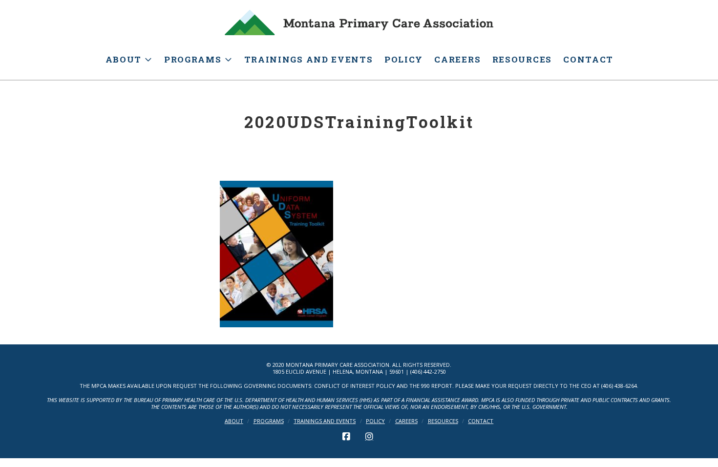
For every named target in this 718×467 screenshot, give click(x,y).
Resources (443, 421)
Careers (406, 421)
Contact (480, 421)
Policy (375, 421)
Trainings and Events (325, 421)
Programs (268, 421)
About (234, 421)
